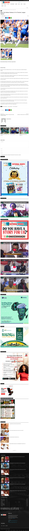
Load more (14, 450)
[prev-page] (0, 136)
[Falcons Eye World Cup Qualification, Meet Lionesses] (4, 130)
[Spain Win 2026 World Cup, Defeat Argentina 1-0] (24, 130)
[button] (27, 8)
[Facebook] (23, 0)
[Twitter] (7, 18)
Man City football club (10, 106)
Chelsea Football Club (5, 106)
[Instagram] (24, 0)
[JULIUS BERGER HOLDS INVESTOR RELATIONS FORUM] (4, 426)
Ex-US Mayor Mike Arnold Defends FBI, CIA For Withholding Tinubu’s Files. (17, 456)
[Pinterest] (9, 18)
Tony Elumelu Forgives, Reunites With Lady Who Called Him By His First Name (18, 469)
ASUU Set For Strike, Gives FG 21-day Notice (23, 114)
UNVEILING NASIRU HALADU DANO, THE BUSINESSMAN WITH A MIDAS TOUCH (17, 443)
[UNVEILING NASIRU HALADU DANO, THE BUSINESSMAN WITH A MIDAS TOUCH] (4, 446)
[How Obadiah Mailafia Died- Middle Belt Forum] (4, 440)
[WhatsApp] (11, 18)
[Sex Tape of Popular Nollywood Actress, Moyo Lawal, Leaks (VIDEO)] (4, 433)
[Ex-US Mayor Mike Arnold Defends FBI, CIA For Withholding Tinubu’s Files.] (5, 459)
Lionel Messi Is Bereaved (12, 134)
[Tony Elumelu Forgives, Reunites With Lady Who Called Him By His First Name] (5, 472)
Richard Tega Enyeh (15, 106)
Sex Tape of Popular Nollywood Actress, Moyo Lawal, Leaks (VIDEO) (16, 430)
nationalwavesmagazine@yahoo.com (12, 522)
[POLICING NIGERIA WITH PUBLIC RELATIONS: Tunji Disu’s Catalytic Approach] (5, 465)
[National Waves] (3, 120)
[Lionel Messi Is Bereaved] (14, 130)
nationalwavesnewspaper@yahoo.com (12, 520)
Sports (3, 9)
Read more (14, 518)
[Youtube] (6, 525)
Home (1, 9)
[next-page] (2, 136)
